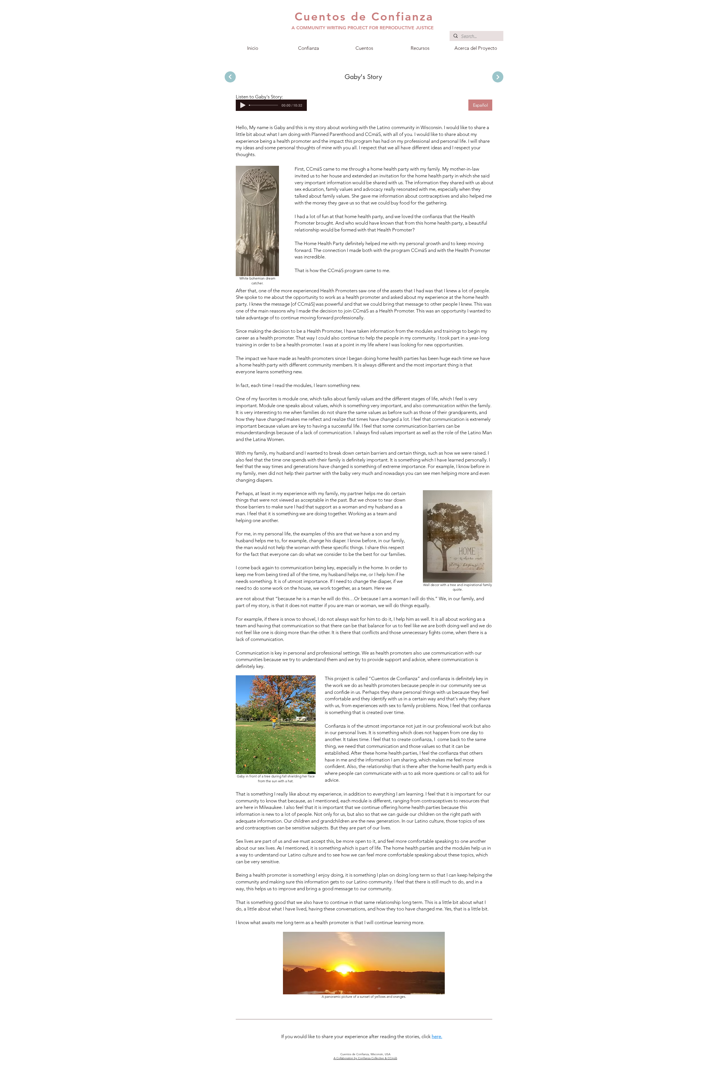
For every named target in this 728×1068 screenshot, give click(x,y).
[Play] (242, 105)
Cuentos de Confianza (364, 16)
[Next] (230, 76)
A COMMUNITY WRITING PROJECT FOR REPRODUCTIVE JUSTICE (362, 27)
